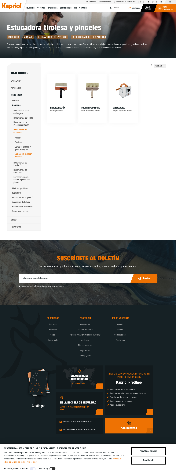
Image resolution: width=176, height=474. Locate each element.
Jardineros (85, 340)
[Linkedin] (161, 2)
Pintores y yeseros (85, 345)
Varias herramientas (20, 211)
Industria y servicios (85, 330)
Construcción (85, 325)
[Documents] (149, 430)
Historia (120, 330)
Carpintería (16, 193)
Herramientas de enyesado (20, 131)
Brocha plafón (57, 108)
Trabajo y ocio (85, 356)
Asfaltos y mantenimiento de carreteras (85, 335)
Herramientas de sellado (23, 118)
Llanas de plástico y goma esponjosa (23, 148)
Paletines (18, 143)
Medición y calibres (20, 189)
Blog (75, 8)
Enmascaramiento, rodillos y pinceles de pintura (21, 180)
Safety (13, 220)
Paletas (18, 138)
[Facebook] (148, 2)
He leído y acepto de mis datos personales (42, 286)
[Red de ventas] (99, 386)
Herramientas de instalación (20, 164)
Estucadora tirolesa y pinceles (23, 155)
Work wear (15, 81)
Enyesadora (119, 108)
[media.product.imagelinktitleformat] (61, 90)
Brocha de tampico (90, 108)
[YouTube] (157, 2)
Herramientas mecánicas (22, 207)
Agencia (120, 325)
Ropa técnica (85, 351)
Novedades (30, 8)
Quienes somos (66, 8)
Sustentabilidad (120, 335)
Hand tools (16, 95)
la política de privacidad (40, 286)
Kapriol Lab (120, 340)
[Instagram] (152, 2)
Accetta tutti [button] (148, 460)
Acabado (16, 105)
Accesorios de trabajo (21, 202)
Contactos (83, 8)
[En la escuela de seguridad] (99, 412)
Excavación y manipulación (23, 198)
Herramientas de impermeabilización (21, 124)
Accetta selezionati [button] (148, 451)
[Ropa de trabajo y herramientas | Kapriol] (15, 6)
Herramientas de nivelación (20, 171)
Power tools (16, 227)
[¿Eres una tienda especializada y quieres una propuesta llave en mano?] (149, 412)
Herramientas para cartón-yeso (21, 112)
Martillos (15, 101)
